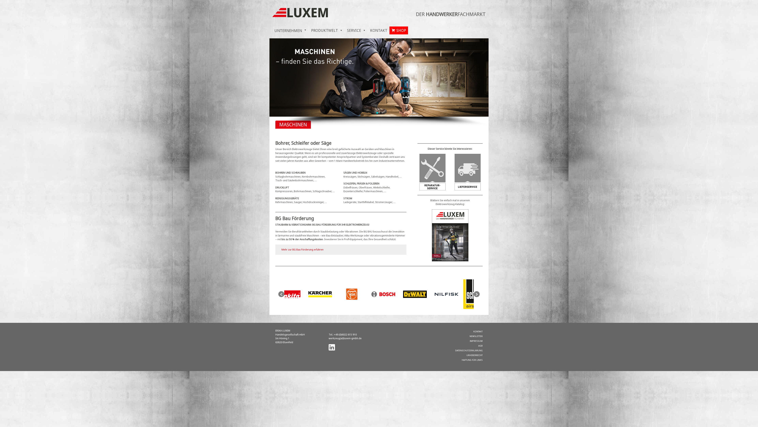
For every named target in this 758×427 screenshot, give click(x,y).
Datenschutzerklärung (469, 350)
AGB (480, 345)
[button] (377, 113)
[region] (379, 82)
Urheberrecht (474, 355)
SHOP (401, 30)
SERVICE (354, 30)
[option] (300, 294)
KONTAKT (378, 30)
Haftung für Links (472, 359)
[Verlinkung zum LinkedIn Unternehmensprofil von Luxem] (332, 347)
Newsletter (476, 336)
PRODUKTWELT (324, 30)
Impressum (476, 340)
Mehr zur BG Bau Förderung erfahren (302, 249)
